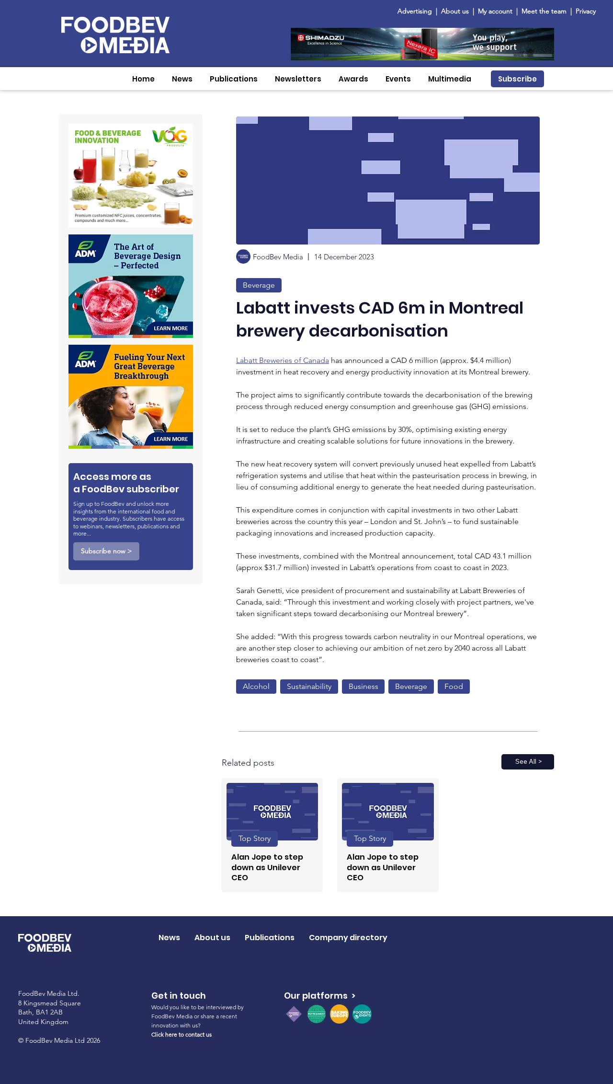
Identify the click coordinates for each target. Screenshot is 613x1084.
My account (495, 11)
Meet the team (545, 11)
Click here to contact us (181, 1034)
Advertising (416, 11)
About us (455, 11)
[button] (182, 79)
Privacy (586, 11)
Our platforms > (319, 996)
